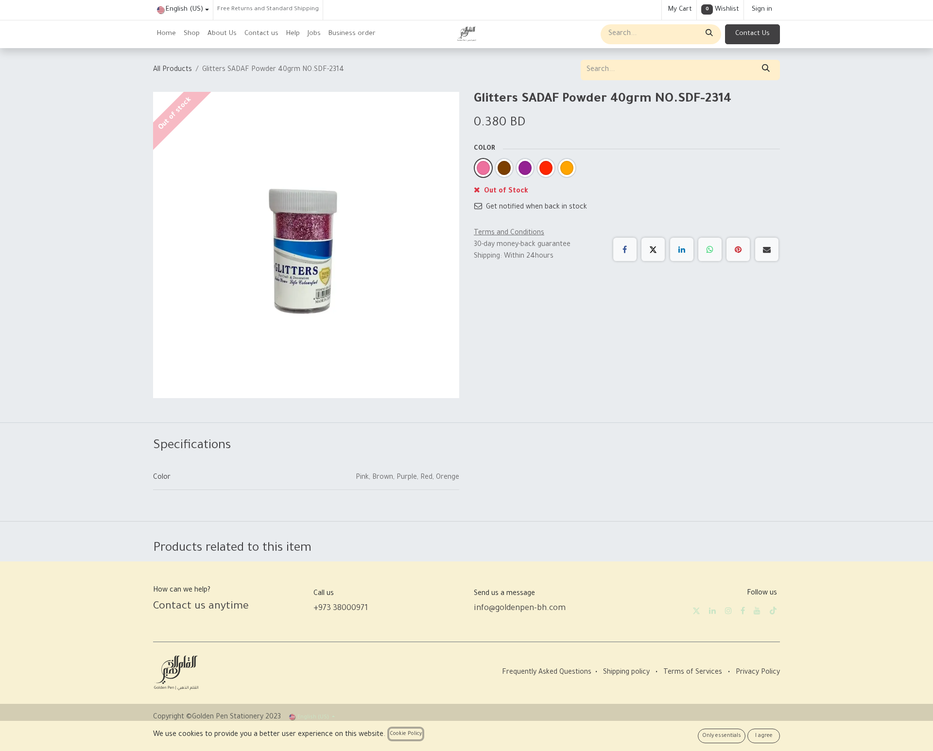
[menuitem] (166, 34)
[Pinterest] (738, 249)
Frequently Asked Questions (546, 673)
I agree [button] (764, 736)
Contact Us (752, 33)
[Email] (766, 249)
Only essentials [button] (721, 736)
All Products (172, 70)
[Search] (708, 34)
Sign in (762, 9)
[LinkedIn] (681, 249)
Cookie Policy (406, 734)
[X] (653, 249)
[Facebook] (625, 249)
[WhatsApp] (710, 249)
